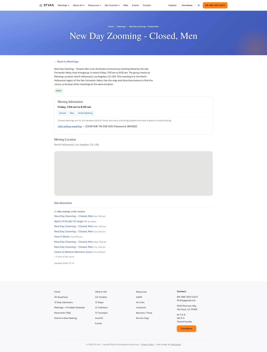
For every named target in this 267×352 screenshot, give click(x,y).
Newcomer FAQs (62, 312)
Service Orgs (142, 318)
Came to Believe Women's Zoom (73, 252)
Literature (141, 307)
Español (172, 5)
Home (111, 26)
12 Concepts (101, 312)
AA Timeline (101, 297)
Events (135, 5)
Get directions (63, 203)
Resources (93, 5)
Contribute (187, 5)
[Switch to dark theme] (199, 5)
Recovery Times (144, 312)
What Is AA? (101, 291)
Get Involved (111, 5)
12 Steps (99, 302)
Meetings (62, 5)
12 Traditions (101, 307)
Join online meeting (70, 126)
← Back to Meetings (66, 61)
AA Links (140, 302)
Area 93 (99, 318)
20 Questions (61, 297)
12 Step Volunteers (63, 302)
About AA (77, 5)
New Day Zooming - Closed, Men (73, 216)
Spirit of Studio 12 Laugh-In (70, 221)
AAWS (139, 297)
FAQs (125, 5)
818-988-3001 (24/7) (215, 5)
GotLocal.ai (176, 344)
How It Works (62, 236)
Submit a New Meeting (65, 318)
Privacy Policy (148, 344)
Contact (147, 5)
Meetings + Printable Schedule (69, 307)
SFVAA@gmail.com (186, 300)
